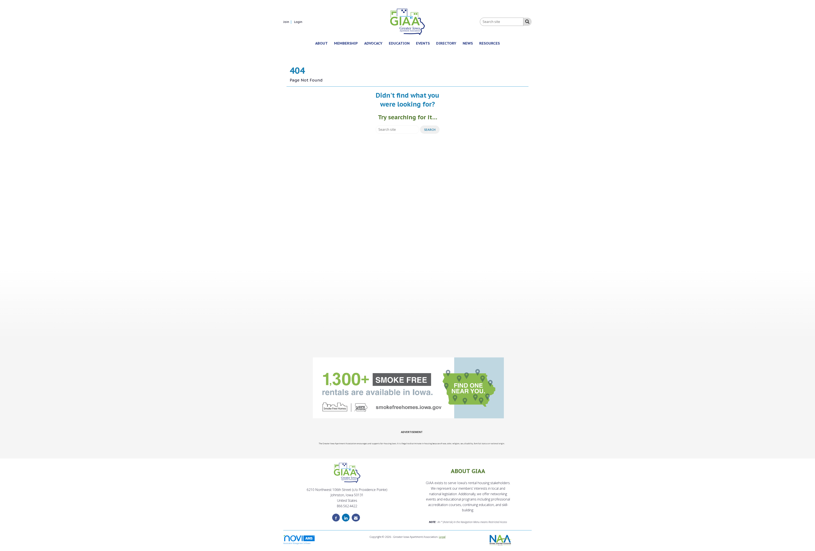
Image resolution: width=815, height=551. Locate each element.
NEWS (468, 43)
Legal (442, 537)
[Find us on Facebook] (336, 517)
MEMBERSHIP (346, 43)
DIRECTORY (446, 43)
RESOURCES (489, 43)
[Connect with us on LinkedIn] (346, 517)
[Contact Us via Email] (356, 517)
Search (430, 130)
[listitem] (288, 21)
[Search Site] (526, 21)
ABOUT (321, 43)
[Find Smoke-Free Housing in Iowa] (408, 388)
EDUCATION (399, 43)
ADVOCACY (373, 43)
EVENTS (423, 43)
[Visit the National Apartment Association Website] (500, 540)
